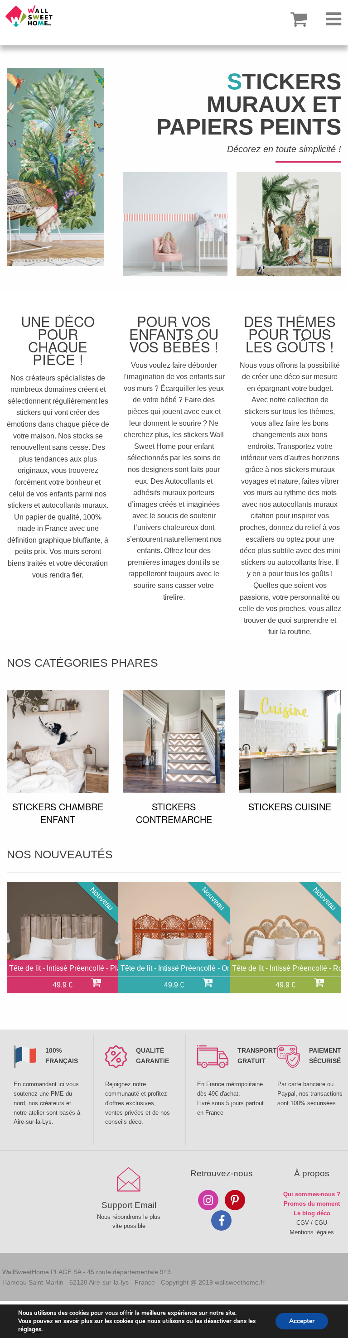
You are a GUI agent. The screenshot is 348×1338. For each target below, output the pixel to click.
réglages (29, 1329)
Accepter (301, 1321)
